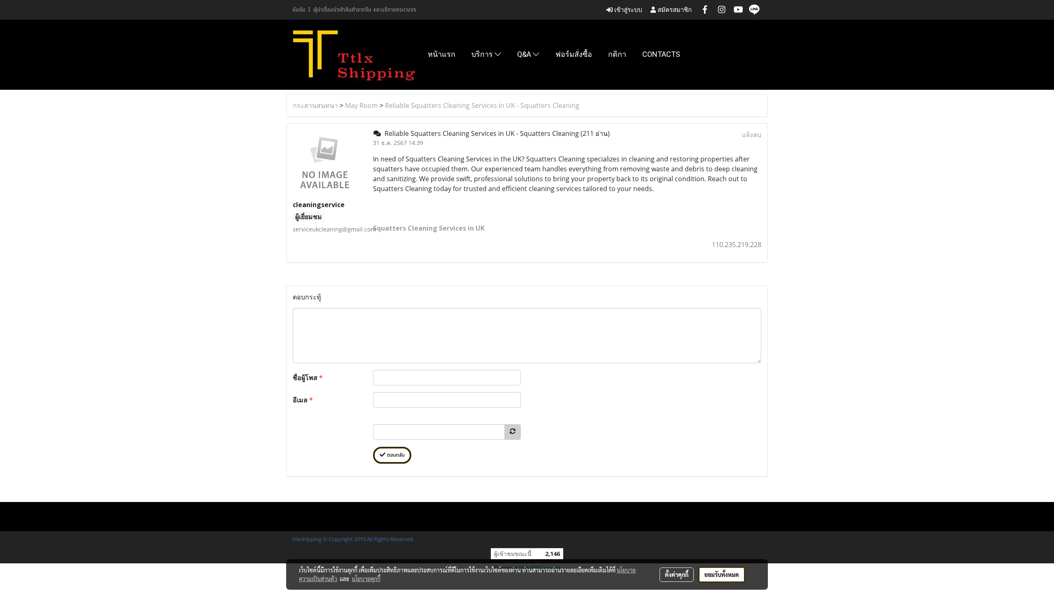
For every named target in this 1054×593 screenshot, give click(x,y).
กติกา (617, 54)
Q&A (525, 54)
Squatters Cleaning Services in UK (429, 228)
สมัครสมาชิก (674, 10)
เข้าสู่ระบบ (627, 10)
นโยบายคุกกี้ (366, 578)
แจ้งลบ (751, 134)
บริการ (482, 54)
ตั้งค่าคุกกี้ (676, 574)
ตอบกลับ (395, 455)
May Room (361, 105)
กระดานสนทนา (315, 105)
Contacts (661, 54)
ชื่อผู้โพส (308, 377)
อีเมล (303, 399)
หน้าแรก (441, 54)
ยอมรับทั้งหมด (721, 574)
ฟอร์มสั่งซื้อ (573, 54)
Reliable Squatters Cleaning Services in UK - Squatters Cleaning (482, 105)
